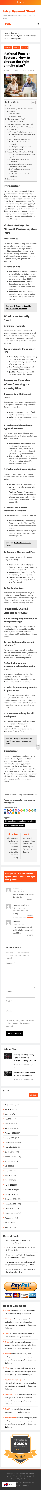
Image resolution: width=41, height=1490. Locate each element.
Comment (10, 963)
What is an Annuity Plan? (16, 119)
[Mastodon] (19, 810)
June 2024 (9, 1227)
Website (9, 1011)
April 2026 (9, 1123)
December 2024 (11, 1199)
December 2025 (11, 1142)
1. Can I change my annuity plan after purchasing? (22, 155)
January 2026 (10, 1138)
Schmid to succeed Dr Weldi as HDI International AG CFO (18, 1241)
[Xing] (16, 813)
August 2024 (10, 1218)
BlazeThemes (24, 1479)
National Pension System (14, 825)
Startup (25, 48)
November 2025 (11, 1147)
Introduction (10, 106)
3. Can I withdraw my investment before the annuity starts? (21, 165)
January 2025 (10, 1194)
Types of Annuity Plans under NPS (21, 124)
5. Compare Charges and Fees (20, 147)
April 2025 (9, 1180)
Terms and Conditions (20, 1485)
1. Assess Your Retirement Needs (21, 132)
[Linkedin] (13, 810)
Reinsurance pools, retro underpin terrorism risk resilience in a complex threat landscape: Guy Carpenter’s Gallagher (21, 1345)
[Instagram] (8, 813)
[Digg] (35, 810)
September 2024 (11, 1213)
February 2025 (10, 1189)
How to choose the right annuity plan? (20, 821)
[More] (19, 813)
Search (6, 1090)
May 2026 (8, 1119)
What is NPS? (15, 114)
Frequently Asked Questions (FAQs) (20, 152)
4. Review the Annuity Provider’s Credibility (21, 143)
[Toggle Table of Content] (32, 102)
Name (9, 991)
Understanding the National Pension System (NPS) (20, 110)
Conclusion (11, 179)
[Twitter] (27, 810)
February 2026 (10, 1133)
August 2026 (10, 1105)
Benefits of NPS (15, 116)
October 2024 (10, 1208)
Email (9, 1001)
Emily (7, 70)
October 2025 (10, 1152)
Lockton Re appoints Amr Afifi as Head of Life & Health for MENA (20, 1270)
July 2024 (8, 1222)
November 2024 (11, 1204)
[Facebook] (5, 810)
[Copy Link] (13, 813)
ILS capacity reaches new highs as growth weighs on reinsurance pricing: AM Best (20, 1263)
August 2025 (9, 1161)
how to (16, 48)
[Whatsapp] (24, 810)
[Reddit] (10, 810)
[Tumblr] (5, 813)
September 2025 (11, 1156)
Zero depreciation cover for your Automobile (24, 1074)
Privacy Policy (28, 1483)
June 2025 (9, 1171)
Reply (31, 900)
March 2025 (9, 1185)
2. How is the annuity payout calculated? (19, 160)
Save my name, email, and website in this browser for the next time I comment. (20, 1023)
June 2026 (9, 1114)
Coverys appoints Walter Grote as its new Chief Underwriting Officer (20, 1256)
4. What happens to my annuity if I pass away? (21, 170)
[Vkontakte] (10, 813)
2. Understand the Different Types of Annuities (22, 135)
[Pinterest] (16, 810)
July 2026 (8, 1109)
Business (7, 48)
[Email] (32, 810)
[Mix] (21, 810)
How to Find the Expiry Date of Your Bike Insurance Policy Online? (25, 1057)
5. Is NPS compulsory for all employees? (19, 175)
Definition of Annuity (16, 122)
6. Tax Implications (16, 149)
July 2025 (8, 1166)
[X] (8, 810)
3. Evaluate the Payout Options (20, 139)
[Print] (29, 810)
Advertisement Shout (19, 11)
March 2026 (9, 1128)
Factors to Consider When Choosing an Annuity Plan (20, 128)
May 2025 (8, 1175)
